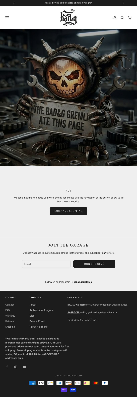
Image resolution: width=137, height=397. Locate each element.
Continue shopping (68, 211)
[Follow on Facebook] (7, 367)
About (33, 304)
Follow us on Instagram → (68, 281)
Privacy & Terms (38, 326)
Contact (9, 304)
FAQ (7, 310)
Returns (9, 321)
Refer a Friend (37, 321)
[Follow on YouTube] (24, 367)
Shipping (10, 326)
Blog (32, 315)
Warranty (10, 315)
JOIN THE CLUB (94, 264)
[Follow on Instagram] (15, 367)
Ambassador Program (41, 310)
